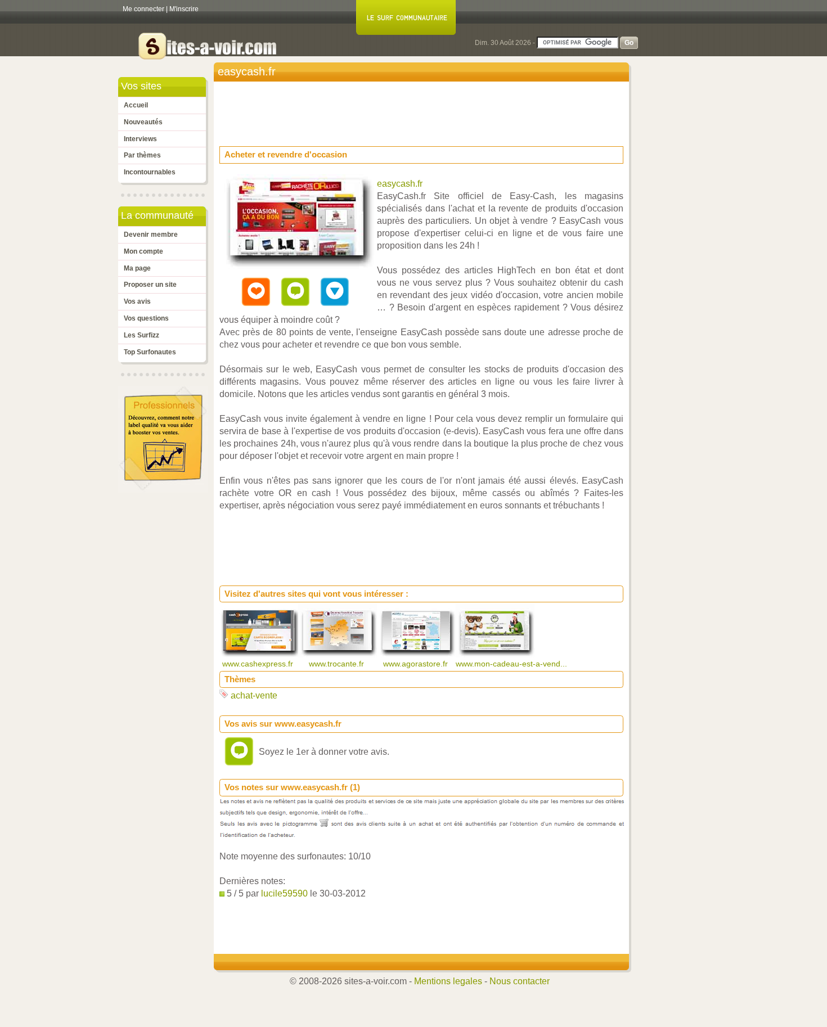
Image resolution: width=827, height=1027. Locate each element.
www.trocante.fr (337, 663)
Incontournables (150, 172)
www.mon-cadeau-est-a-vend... (512, 663)
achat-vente (254, 695)
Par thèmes (142, 155)
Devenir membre (151, 234)
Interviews (140, 139)
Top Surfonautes (150, 352)
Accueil (136, 105)
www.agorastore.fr (416, 663)
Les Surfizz (141, 335)
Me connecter (143, 9)
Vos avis (137, 301)
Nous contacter (519, 981)
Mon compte (143, 251)
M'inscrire (184, 9)
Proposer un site (150, 285)
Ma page (137, 268)
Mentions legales (448, 981)
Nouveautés (143, 122)
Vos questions (146, 318)
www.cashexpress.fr (258, 663)
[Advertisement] (424, 110)
